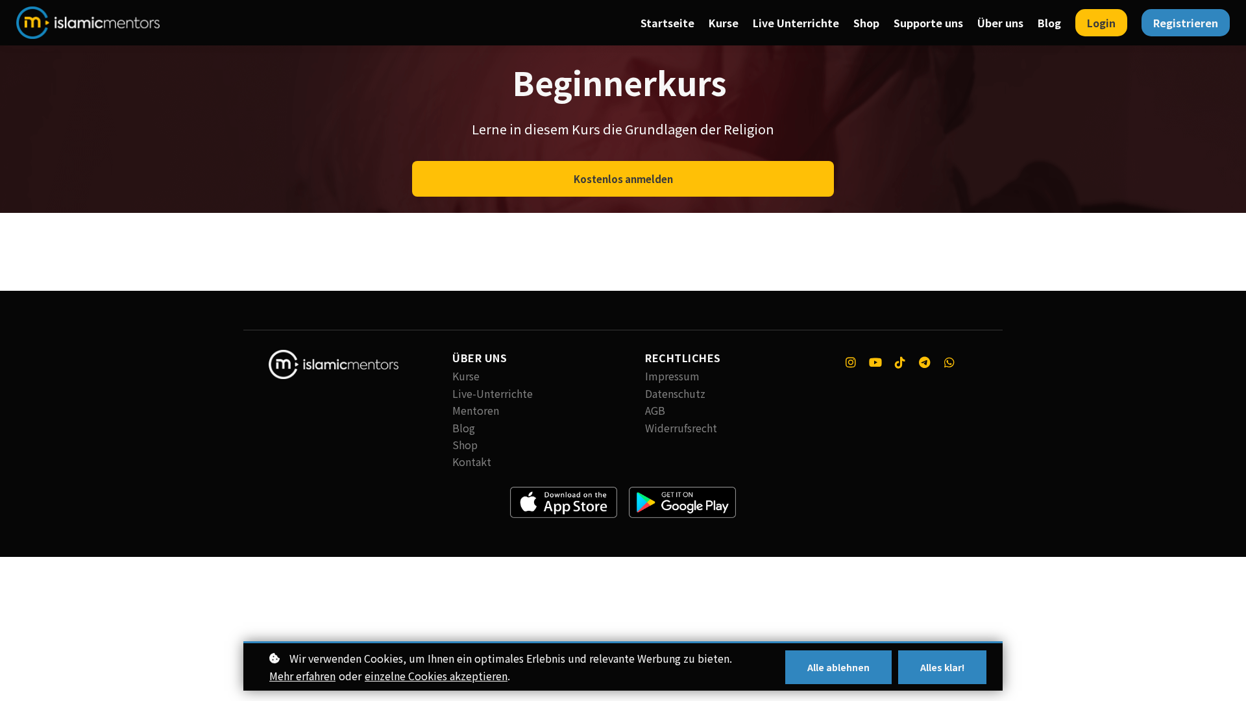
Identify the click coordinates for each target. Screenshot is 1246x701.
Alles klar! (942, 667)
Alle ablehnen (838, 667)
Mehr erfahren (302, 675)
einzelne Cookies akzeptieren (436, 675)
